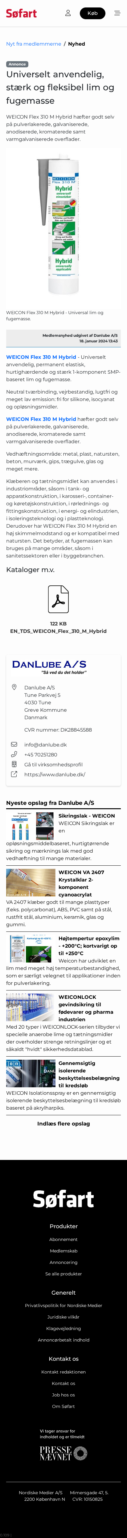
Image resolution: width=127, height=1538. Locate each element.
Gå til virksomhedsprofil (53, 765)
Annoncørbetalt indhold (63, 1340)
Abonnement (63, 1239)
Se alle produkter (63, 1274)
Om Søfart (63, 1406)
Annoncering (64, 1262)
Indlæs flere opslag (63, 1124)
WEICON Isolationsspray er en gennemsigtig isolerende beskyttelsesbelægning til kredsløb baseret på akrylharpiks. (63, 1085)
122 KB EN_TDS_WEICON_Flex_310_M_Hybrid (58, 627)
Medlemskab (63, 1251)
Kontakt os (63, 1383)
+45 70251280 (40, 755)
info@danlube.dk (45, 745)
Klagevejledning (63, 1328)
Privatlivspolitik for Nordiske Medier (63, 1305)
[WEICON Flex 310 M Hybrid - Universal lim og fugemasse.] (63, 228)
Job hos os (63, 1395)
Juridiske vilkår (63, 1317)
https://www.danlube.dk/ (54, 775)
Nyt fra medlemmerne (33, 44)
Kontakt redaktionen (63, 1372)
